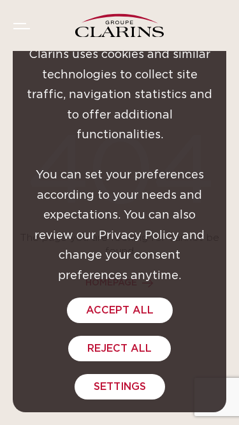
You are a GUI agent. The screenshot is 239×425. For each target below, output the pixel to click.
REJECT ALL (119, 348)
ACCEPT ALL (120, 310)
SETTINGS (120, 387)
